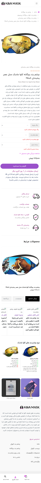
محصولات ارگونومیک (33, 453)
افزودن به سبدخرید (19, 166)
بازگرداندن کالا (35, 462)
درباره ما (37, 457)
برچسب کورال (35, 448)
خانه (38, 444)
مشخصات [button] (18, 299)
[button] (25, 477)
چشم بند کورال (15, 444)
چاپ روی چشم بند (14, 453)
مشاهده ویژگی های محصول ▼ (29, 154)
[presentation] (38, 40)
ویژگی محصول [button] (32, 299)
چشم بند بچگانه (15, 448)
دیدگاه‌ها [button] (6, 299)
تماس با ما (16, 457)
